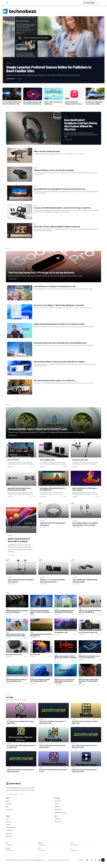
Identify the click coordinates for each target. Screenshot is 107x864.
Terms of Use (57, 821)
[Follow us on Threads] (95, 860)
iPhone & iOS (57, 801)
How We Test (9, 830)
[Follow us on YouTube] (99, 860)
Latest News (9, 804)
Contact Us (8, 821)
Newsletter (8, 836)
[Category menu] (7, 2)
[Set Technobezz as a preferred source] (89, 3)
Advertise (8, 824)
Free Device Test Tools (60, 812)
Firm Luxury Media (36, 860)
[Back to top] (102, 859)
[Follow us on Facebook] (87, 860)
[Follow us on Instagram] (91, 860)
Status (7, 801)
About (7, 818)
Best (7, 806)
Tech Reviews (9, 809)
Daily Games (57, 806)
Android (56, 804)
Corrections (9, 833)
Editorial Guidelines (11, 827)
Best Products (58, 809)
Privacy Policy (58, 818)
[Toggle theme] (98, 2)
